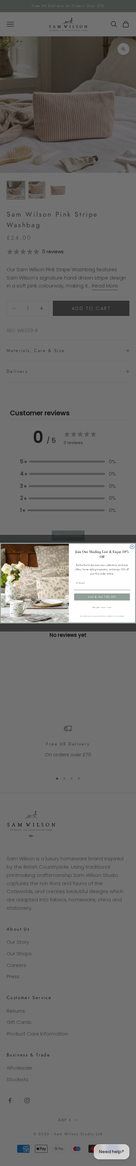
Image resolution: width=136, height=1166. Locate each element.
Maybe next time (102, 607)
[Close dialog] (132, 546)
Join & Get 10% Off (102, 596)
